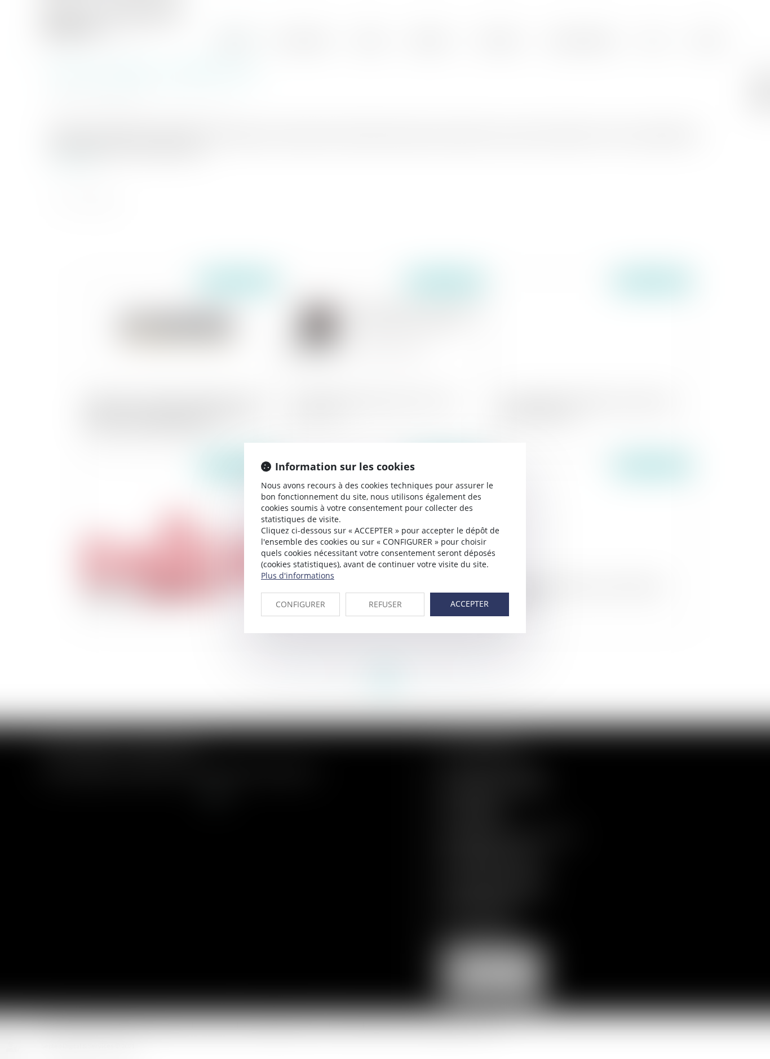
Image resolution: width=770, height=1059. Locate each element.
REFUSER (385, 604)
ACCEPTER (469, 603)
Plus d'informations (297, 575)
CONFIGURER (300, 604)
